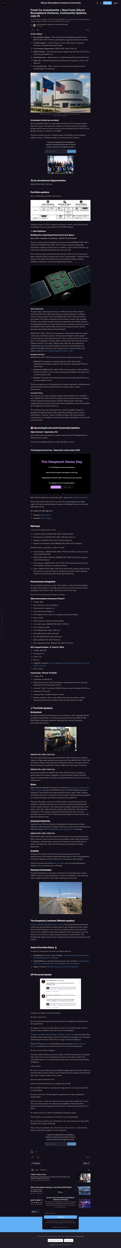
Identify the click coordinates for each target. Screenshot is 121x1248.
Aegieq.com (58, 663)
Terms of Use (68, 1221)
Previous (37, 1163)
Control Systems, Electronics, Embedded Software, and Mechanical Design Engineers (61, 962)
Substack (52, 1244)
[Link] (28, 34)
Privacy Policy (73, 1222)
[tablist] (39, 1170)
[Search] (97, 3)
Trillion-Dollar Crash (38, 1174)
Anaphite (35, 851)
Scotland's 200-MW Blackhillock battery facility (47, 924)
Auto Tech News (59, 863)
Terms (72, 1236)
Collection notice (79, 1236)
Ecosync (36, 665)
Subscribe (107, 3)
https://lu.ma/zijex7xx (80, 497)
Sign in (116, 3)
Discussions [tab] (43, 1170)
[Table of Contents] (2, 624)
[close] (76, 1190)
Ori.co (51, 663)
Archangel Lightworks (40, 821)
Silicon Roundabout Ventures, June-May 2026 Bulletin (51, 1187)
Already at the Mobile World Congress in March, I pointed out (52, 1034)
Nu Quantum (36, 712)
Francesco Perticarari (62, 24)
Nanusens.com (76, 663)
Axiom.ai (43, 665)
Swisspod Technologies (41, 870)
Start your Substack (56, 1240)
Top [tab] (32, 1170)
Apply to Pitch (45, 515)
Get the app (68, 1240)
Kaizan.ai (66, 663)
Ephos (33, 784)
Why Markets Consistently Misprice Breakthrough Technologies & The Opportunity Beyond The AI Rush (50, 1177)
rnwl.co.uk (85, 663)
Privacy (67, 1236)
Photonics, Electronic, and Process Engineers (62, 967)
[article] (60, 1178)
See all (34, 1211)
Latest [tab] (36, 1170)
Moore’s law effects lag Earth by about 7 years (57, 351)
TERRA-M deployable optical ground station (58, 829)
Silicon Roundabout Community (45, 24)
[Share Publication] (100, 3)
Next (85, 1163)
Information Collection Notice (60, 1222)
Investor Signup (46, 518)
